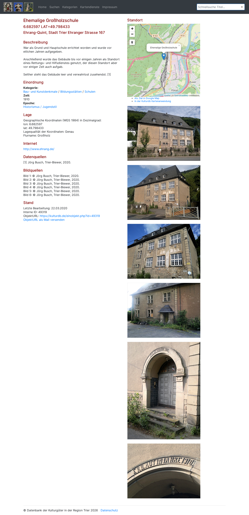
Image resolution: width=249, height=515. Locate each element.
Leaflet (167, 95)
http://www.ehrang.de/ (38, 149)
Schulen (90, 91)
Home (42, 7)
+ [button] (132, 28)
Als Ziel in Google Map (147, 98)
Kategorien (69, 7)
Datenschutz (109, 510)
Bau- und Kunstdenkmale (40, 91)
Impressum (109, 7)
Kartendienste (89, 7)
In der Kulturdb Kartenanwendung (153, 101)
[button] (241, 6)
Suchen (54, 7)
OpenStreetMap (181, 95)
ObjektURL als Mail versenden (44, 219)
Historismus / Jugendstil (40, 107)
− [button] (132, 34)
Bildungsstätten (71, 91)
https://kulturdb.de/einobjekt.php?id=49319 (70, 216)
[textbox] (220, 7)
